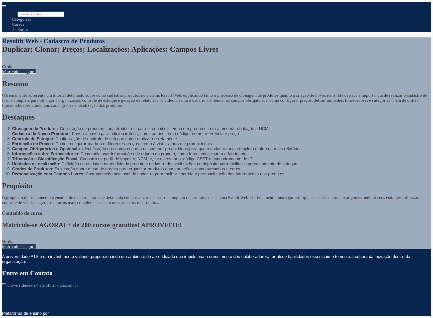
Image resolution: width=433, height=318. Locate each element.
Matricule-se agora (19, 71)
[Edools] (64, 313)
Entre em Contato (27, 273)
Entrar (22, 29)
